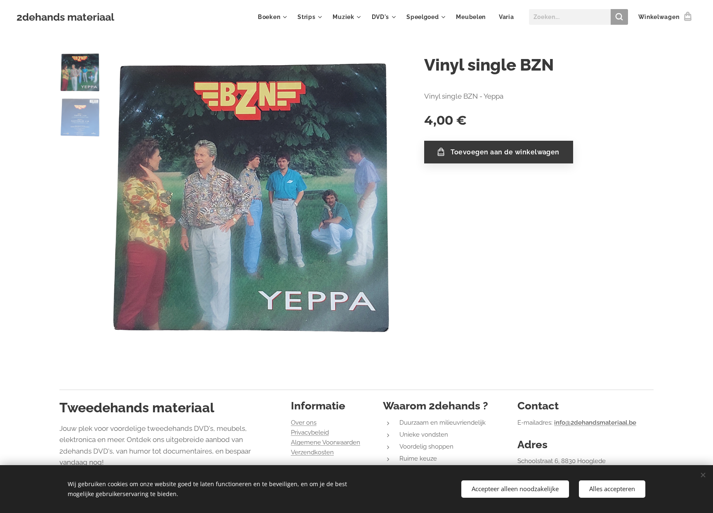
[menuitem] (273, 17)
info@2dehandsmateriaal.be (595, 422)
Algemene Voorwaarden (325, 442)
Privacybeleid (310, 432)
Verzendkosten (312, 452)
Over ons (303, 422)
